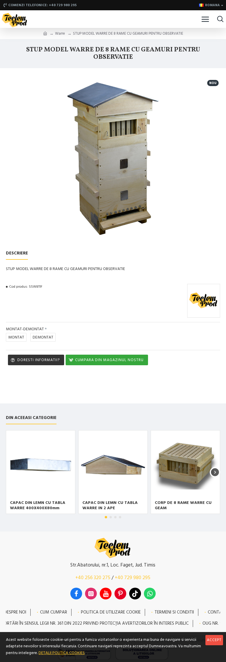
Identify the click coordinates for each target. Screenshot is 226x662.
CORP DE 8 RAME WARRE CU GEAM (183, 505)
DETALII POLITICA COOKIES (62, 653)
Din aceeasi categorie (31, 418)
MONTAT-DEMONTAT (25, 329)
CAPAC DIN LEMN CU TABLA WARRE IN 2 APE (110, 505)
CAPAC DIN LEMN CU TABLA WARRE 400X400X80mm (37, 505)
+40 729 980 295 (132, 577)
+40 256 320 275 (92, 577)
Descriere (17, 253)
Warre (60, 33)
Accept (214, 640)
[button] (11, 472)
